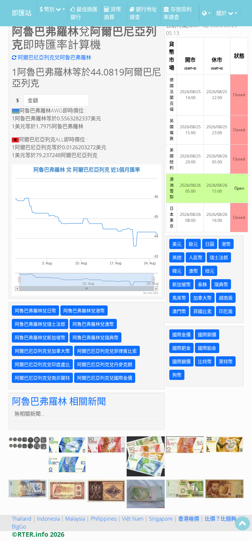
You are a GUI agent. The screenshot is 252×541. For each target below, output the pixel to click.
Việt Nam (132, 518)
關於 (222, 13)
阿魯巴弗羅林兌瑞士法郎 (40, 324)
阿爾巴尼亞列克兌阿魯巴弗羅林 (53, 57)
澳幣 (193, 271)
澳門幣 (179, 311)
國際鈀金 (181, 348)
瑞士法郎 (219, 257)
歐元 (193, 244)
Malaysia (75, 518)
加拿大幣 (202, 298)
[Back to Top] (242, 523)
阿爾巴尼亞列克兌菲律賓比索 (107, 351)
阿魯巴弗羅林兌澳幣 (93, 324)
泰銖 (202, 284)
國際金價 (181, 334)
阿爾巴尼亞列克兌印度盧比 (42, 364)
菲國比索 (202, 311)
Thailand (22, 518)
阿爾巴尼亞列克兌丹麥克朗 (104, 364)
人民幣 (195, 257)
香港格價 (188, 518)
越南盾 (226, 298)
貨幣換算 (112, 13)
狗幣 (176, 375)
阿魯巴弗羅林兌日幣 (35, 310)
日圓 (209, 244)
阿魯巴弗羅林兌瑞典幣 (95, 337)
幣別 (49, 9)
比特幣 (205, 361)
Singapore (161, 518)
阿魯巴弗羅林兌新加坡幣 (40, 337)
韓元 (176, 271)
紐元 (209, 271)
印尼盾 (226, 311)
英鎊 (176, 257)
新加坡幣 (181, 284)
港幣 (226, 244)
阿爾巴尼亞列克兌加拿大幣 (42, 351)
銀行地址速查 (143, 13)
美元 (176, 244)
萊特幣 (226, 361)
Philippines (103, 518)
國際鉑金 (207, 348)
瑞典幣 (221, 284)
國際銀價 (181, 361)
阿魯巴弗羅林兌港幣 (84, 310)
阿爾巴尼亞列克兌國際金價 (104, 378)
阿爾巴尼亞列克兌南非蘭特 (42, 378)
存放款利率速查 (177, 13)
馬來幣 (179, 298)
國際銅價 (207, 334)
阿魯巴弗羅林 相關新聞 (59, 401)
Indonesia (48, 518)
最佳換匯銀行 (84, 13)
